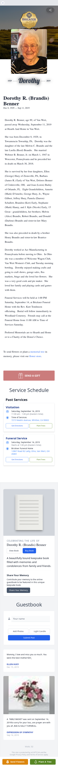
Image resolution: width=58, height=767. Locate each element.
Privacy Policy (21, 754)
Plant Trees (41, 426)
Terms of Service (36, 754)
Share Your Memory (18, 590)
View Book (14, 550)
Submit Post (29, 637)
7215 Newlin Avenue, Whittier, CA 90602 (30, 420)
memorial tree (37, 351)
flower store (35, 356)
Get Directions (17, 426)
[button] (29, 695)
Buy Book (29, 550)
